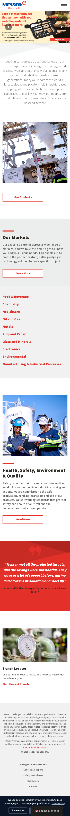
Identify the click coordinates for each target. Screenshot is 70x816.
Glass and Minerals (17, 341)
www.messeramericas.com (35, 747)
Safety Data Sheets (33, 775)
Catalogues (33, 781)
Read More (23, 519)
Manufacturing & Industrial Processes (32, 364)
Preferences (18, 810)
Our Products (23, 197)
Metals (8, 326)
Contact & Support (33, 770)
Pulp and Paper (14, 334)
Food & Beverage (16, 296)
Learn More (23, 273)
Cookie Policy (58, 803)
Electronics (11, 349)
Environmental (14, 356)
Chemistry (11, 304)
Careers (33, 786)
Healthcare (11, 311)
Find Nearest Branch (16, 684)
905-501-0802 (40, 764)
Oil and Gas (11, 319)
